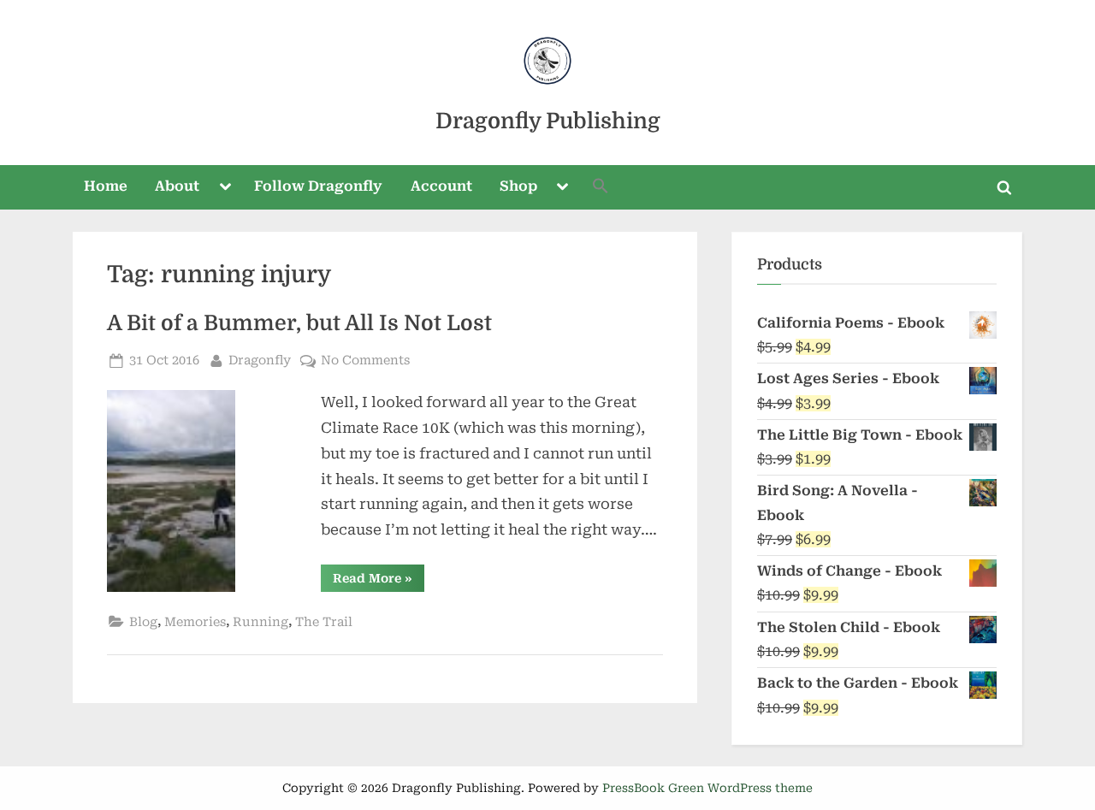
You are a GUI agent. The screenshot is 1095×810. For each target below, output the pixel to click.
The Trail (323, 622)
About (177, 186)
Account (441, 186)
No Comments (365, 361)
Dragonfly (259, 360)
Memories (195, 622)
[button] (600, 188)
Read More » (378, 581)
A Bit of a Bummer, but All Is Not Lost (299, 323)
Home (105, 186)
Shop (518, 186)
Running (260, 622)
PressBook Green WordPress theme (707, 788)
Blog (143, 622)
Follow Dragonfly (318, 186)
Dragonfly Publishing (547, 121)
